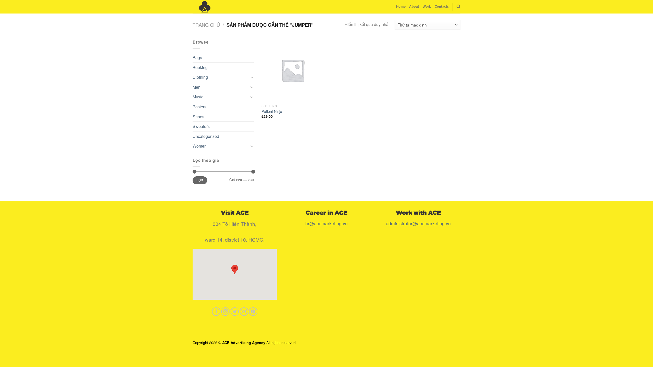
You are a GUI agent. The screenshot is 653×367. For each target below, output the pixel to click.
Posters (199, 107)
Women (200, 146)
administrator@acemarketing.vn (418, 223)
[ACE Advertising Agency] (218, 7)
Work (427, 6)
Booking (200, 67)
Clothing (200, 77)
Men (196, 87)
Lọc (199, 180)
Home (401, 6)
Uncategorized (206, 136)
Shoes (198, 117)
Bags (197, 57)
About (414, 6)
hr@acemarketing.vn (326, 223)
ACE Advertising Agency (243, 342)
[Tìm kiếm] (458, 6)
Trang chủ (206, 24)
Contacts (442, 6)
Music (198, 97)
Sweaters (201, 126)
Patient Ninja (271, 111)
